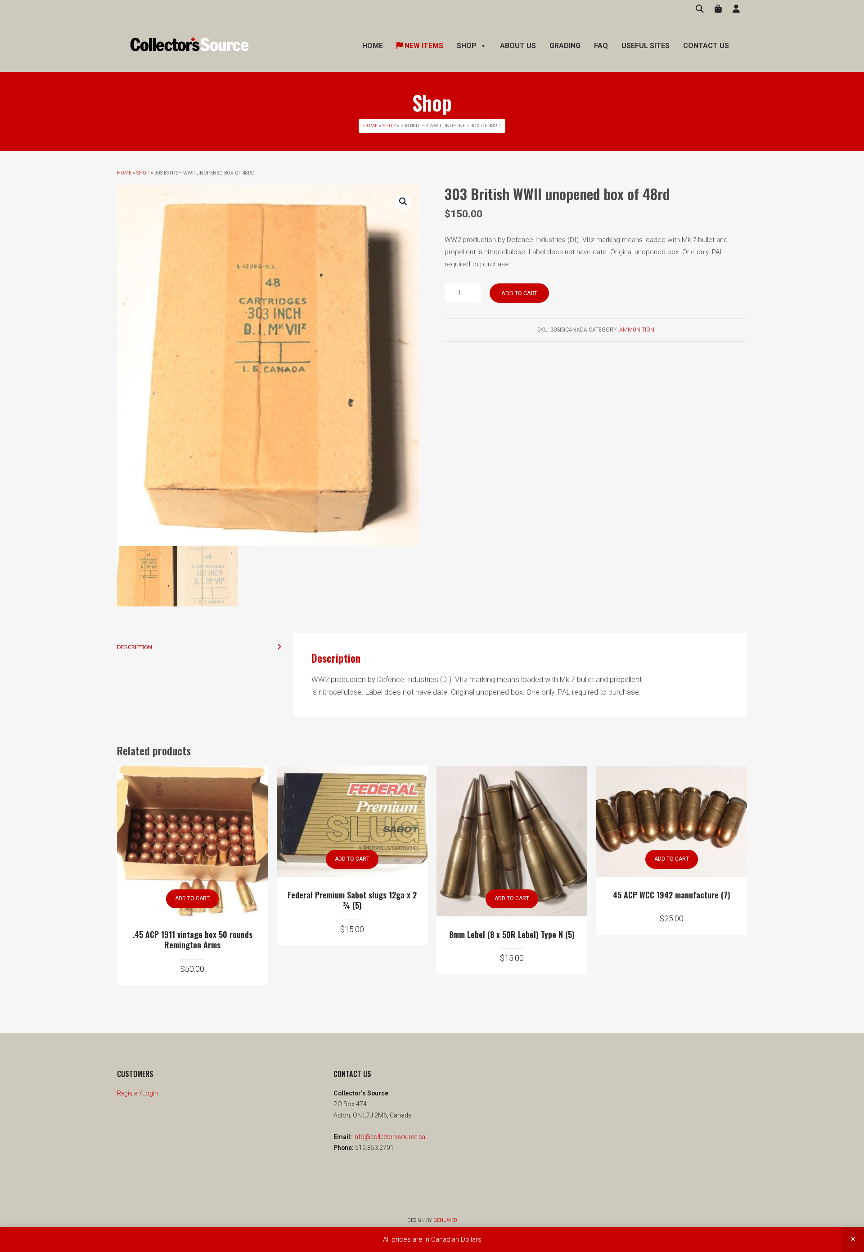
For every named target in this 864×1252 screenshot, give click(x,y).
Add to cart (519, 293)
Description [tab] (134, 647)
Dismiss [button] (853, 1239)
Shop (389, 126)
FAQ (601, 45)
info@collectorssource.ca (388, 1136)
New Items (423, 45)
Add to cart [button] (192, 898)
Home (372, 45)
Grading (564, 45)
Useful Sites (645, 45)
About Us (518, 45)
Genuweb (445, 1220)
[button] (403, 201)
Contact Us (706, 45)
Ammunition (636, 330)
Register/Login (137, 1093)
